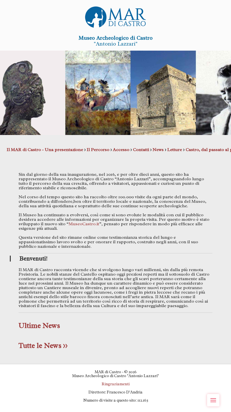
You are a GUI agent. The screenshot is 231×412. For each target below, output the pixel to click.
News (158, 149)
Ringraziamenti (116, 383)
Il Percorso (98, 149)
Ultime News (39, 325)
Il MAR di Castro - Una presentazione (45, 149)
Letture (174, 149)
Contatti (141, 149)
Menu (213, 400)
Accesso (121, 149)
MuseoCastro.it (84, 224)
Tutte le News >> (43, 345)
